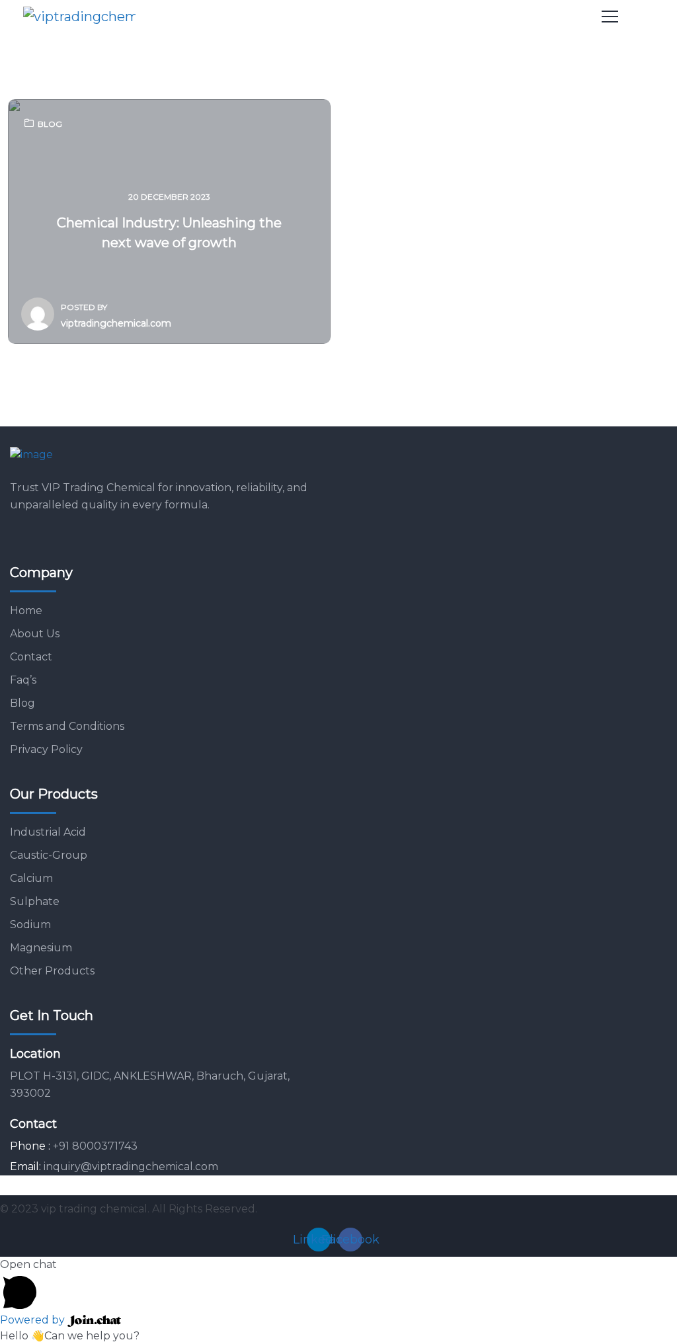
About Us (35, 633)
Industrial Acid (48, 832)
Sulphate (35, 901)
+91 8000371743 (95, 1146)
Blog (50, 124)
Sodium (30, 924)
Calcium (31, 878)
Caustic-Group (48, 855)
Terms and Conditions (67, 726)
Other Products (52, 971)
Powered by (33, 1320)
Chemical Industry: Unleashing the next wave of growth (169, 233)
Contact (31, 657)
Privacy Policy (46, 749)
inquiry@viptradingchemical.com (131, 1166)
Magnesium (41, 947)
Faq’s (23, 680)
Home (26, 610)
